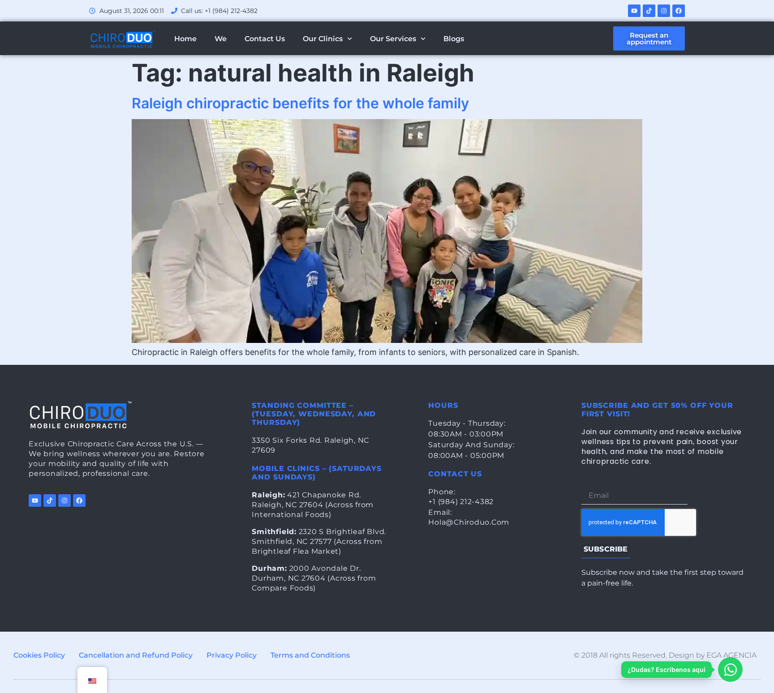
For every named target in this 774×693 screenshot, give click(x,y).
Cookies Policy (39, 655)
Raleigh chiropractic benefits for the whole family (300, 103)
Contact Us (265, 38)
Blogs (453, 38)
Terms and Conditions (310, 655)
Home (185, 38)
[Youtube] (634, 10)
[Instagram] (664, 10)
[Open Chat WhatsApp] (730, 669)
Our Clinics (323, 38)
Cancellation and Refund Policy (136, 655)
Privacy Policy (231, 655)
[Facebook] (678, 10)
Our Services (393, 38)
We (221, 38)
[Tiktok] (649, 10)
